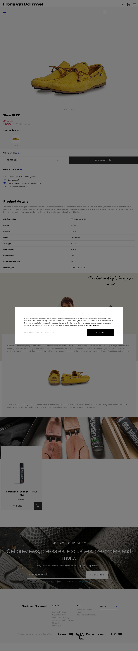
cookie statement (92, 325)
